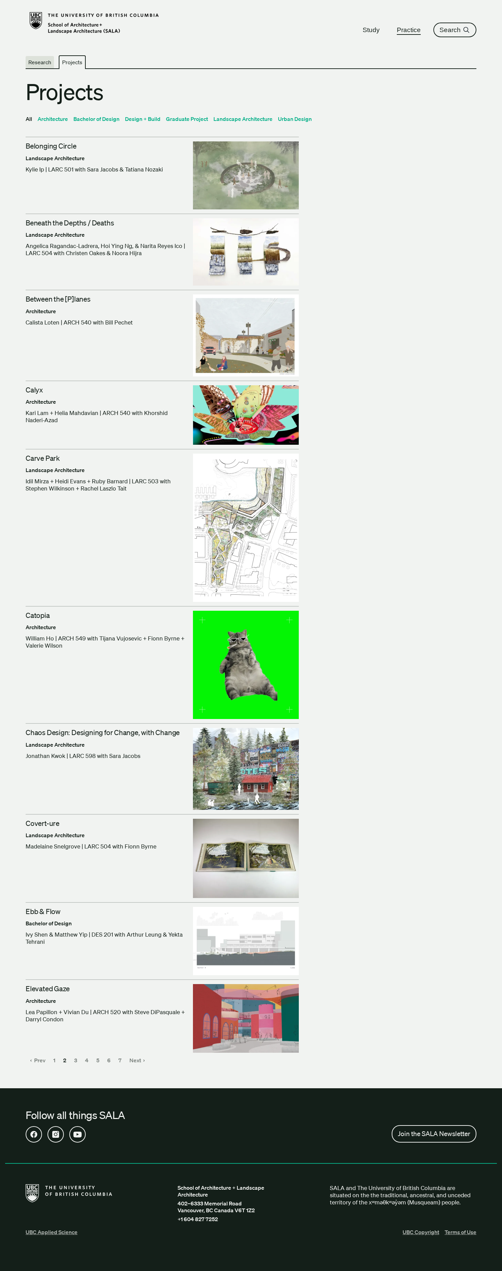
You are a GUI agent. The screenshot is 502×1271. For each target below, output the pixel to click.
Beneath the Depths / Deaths (70, 222)
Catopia (38, 615)
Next (135, 1060)
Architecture (53, 118)
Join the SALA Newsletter (434, 1133)
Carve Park (43, 458)
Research (39, 62)
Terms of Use (460, 1232)
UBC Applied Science (52, 1232)
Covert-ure (42, 823)
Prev (39, 1060)
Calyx (34, 389)
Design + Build (143, 118)
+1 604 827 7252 (198, 1219)
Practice (409, 29)
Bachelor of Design (96, 118)
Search (450, 29)
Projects (72, 62)
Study (371, 29)
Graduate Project (187, 118)
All (29, 118)
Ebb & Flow (43, 911)
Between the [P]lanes (58, 298)
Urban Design (295, 118)
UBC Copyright (421, 1232)
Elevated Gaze (48, 988)
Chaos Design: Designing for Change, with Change (103, 732)
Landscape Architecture (243, 118)
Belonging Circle (51, 145)
